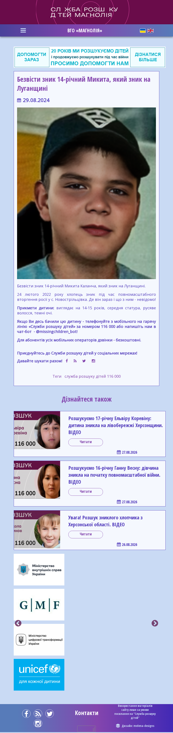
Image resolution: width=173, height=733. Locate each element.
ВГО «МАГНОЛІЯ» (85, 30)
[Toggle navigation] (23, 30)
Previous (18, 623)
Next (154, 623)
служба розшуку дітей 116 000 (93, 376)
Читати (86, 441)
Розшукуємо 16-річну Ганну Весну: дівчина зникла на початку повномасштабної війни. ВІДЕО (114, 474)
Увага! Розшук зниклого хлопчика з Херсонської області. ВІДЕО (105, 521)
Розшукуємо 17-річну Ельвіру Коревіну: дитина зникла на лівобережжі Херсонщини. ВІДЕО (115, 425)
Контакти (86, 713)
